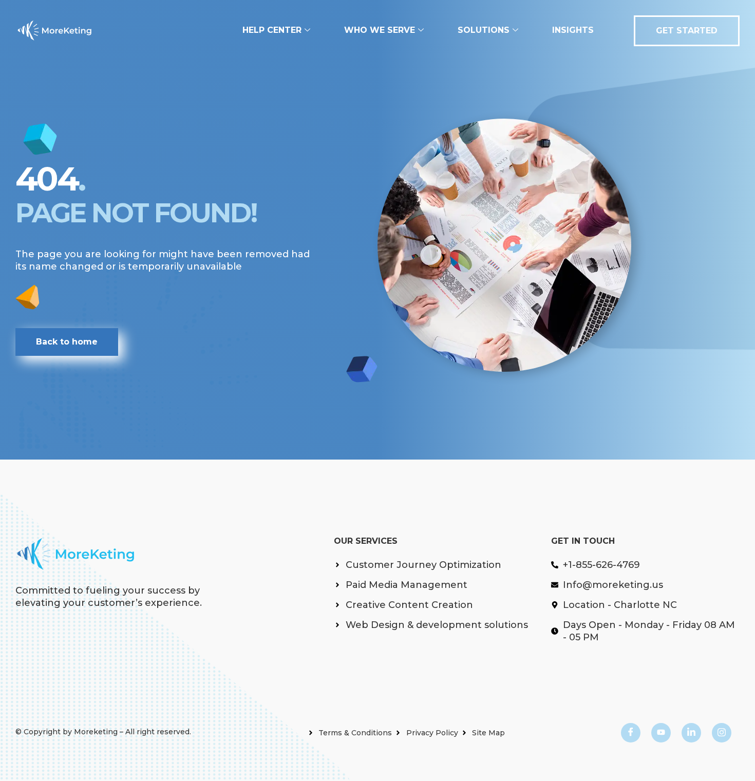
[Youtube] (661, 732)
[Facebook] (630, 732)
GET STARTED (687, 30)
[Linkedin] (691, 732)
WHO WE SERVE (379, 30)
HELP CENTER (271, 30)
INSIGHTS (573, 30)
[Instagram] (721, 732)
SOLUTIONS (483, 30)
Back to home (67, 342)
